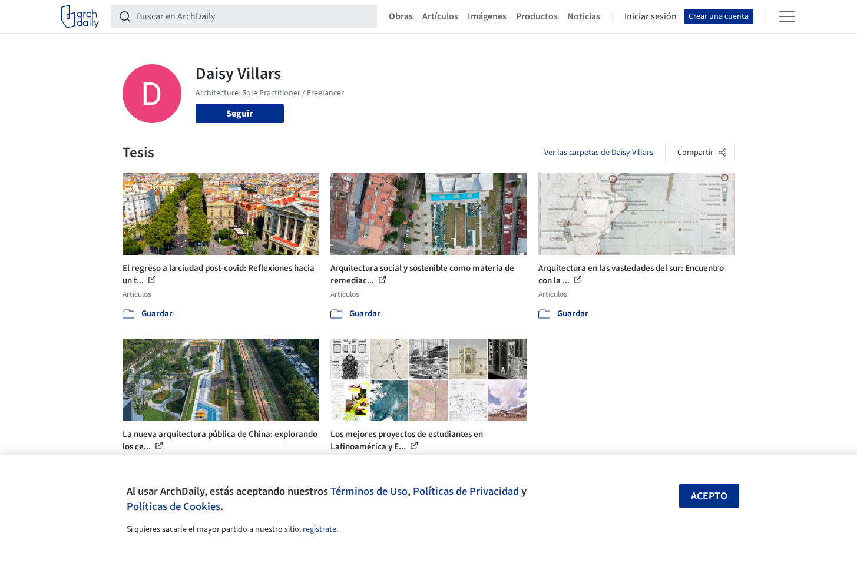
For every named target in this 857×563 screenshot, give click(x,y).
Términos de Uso (369, 491)
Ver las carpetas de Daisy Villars (598, 152)
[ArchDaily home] (80, 16)
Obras (401, 16)
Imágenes (487, 16)
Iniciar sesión (650, 16)
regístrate (319, 529)
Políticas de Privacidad (466, 491)
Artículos (440, 16)
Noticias (583, 16)
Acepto (709, 496)
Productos (537, 16)
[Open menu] (786, 16)
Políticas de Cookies (173, 506)
